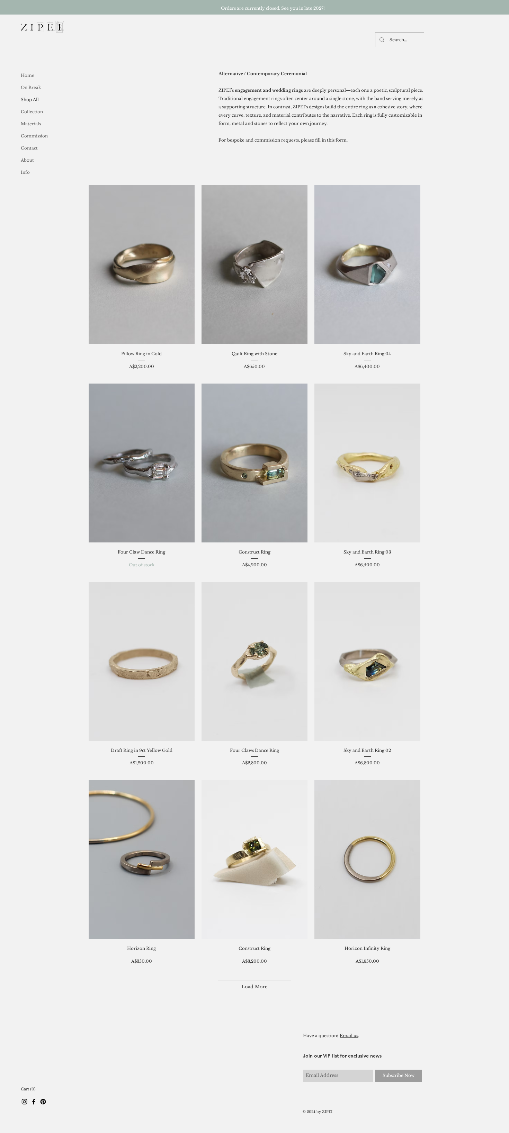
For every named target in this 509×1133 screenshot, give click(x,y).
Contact (29, 148)
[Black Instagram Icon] (24, 1101)
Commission (34, 135)
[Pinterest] (43, 1101)
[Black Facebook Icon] (33, 1101)
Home (27, 75)
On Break (31, 87)
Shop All (30, 99)
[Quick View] (142, 264)
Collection (32, 111)
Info (25, 172)
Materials (31, 123)
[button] (28, 1089)
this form (337, 140)
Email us (349, 1035)
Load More (254, 987)
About (27, 160)
